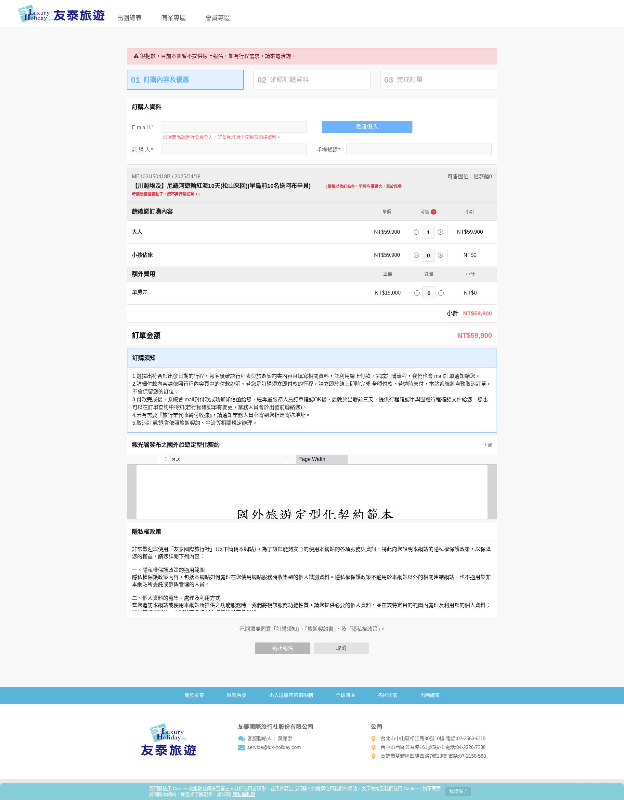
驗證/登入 (367, 127)
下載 (487, 445)
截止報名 (282, 648)
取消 (341, 648)
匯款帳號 (236, 695)
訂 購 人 (141, 150)
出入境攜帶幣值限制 (291, 695)
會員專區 (217, 17)
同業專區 (173, 17)
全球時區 (345, 695)
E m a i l (141, 127)
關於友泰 (194, 695)
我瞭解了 (458, 791)
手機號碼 (327, 150)
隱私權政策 (243, 794)
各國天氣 (387, 695)
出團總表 (129, 17)
